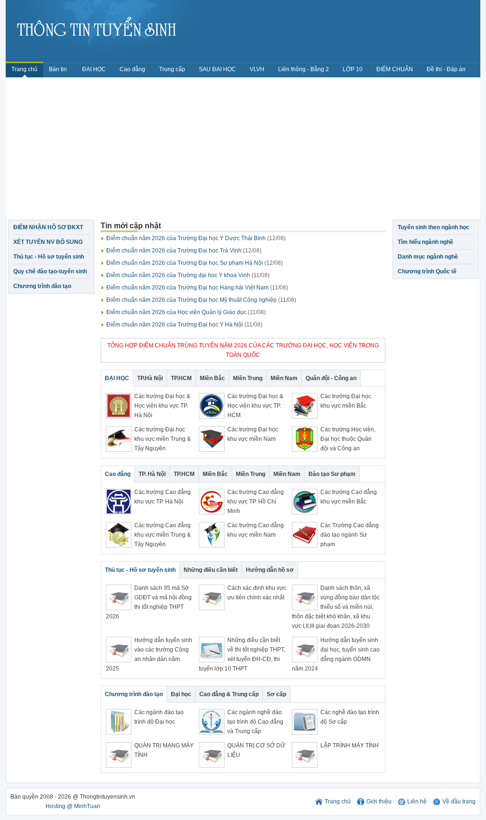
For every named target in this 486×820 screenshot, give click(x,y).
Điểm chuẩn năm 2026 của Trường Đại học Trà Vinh (184, 250)
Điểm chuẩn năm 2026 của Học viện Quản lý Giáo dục (186, 312)
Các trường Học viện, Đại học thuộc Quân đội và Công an (347, 439)
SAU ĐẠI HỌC (217, 69)
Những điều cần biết (211, 570)
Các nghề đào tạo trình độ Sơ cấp (349, 717)
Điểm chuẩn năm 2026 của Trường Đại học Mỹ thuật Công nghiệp (201, 300)
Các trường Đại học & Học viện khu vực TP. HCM (255, 406)
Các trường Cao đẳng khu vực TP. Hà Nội (162, 497)
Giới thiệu (379, 801)
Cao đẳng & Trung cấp (229, 694)
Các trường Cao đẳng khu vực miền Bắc (348, 497)
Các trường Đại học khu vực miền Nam (252, 434)
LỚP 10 (353, 69)
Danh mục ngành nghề (428, 256)
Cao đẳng (132, 69)
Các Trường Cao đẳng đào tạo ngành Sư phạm (349, 535)
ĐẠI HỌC (94, 69)
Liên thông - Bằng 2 (303, 69)
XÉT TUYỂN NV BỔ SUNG (48, 242)
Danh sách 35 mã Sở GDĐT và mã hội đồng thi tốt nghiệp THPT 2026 (149, 602)
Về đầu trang (459, 801)
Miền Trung (247, 378)
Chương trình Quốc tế (427, 271)
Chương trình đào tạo (42, 286)
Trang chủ (24, 69)
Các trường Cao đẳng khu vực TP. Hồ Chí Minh (255, 501)
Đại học (181, 694)
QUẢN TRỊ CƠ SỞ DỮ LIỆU (256, 750)
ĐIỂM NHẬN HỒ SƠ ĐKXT (48, 227)
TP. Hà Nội (152, 474)
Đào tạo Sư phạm (331, 474)
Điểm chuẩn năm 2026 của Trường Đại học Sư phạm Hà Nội (194, 263)
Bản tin (58, 69)
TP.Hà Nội (150, 378)
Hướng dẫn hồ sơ (270, 570)
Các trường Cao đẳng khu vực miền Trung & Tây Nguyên (162, 535)
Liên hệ (417, 801)
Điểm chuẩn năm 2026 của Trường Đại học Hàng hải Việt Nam (197, 287)
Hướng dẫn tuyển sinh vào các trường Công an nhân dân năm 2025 (149, 654)
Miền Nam (284, 378)
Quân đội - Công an (331, 378)
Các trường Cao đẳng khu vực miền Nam (255, 530)
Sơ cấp (276, 694)
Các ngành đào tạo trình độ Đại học (159, 717)
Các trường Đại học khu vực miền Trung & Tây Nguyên (162, 439)
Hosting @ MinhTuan (73, 806)
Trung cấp (172, 69)
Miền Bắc (212, 378)
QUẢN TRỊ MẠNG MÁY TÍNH (164, 750)
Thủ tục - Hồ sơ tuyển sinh (48, 256)
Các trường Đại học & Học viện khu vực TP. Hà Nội (162, 406)
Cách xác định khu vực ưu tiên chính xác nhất (256, 593)
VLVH (257, 69)
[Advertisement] (243, 148)
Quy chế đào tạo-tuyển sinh (50, 271)
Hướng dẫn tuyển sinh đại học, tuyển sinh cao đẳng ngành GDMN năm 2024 (336, 654)
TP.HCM (181, 378)
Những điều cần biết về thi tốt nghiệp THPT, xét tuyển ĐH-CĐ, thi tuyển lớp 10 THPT (242, 654)
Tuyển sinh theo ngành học (433, 227)
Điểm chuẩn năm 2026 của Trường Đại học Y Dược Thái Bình (196, 238)
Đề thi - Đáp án (446, 69)
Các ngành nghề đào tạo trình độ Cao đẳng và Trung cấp (255, 722)
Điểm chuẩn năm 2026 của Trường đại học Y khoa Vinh (188, 275)
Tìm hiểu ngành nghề (425, 242)
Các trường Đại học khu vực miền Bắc (345, 401)
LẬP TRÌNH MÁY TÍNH (349, 745)
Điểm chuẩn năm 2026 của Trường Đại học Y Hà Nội (184, 324)
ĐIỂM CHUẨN (394, 69)
